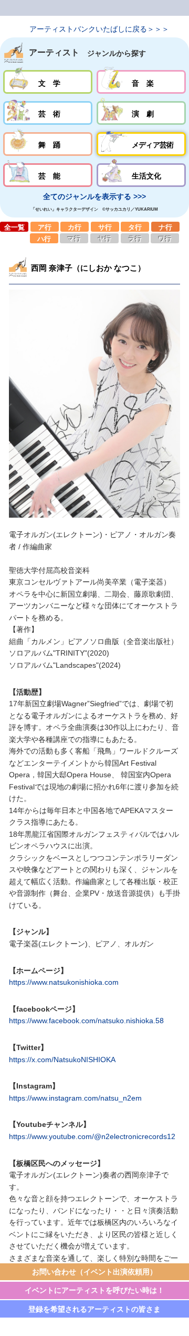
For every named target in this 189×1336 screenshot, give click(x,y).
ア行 (44, 226)
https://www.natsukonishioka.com (64, 982)
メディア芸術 (141, 144)
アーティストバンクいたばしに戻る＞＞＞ (99, 29)
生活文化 (141, 175)
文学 (47, 82)
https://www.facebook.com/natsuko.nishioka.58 (86, 1020)
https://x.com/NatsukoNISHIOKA (62, 1059)
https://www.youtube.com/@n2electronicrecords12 (92, 1136)
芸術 (47, 113)
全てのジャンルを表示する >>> (94, 196)
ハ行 (44, 238)
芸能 (47, 175)
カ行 (74, 226)
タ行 (135, 226)
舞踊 (47, 144)
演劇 (141, 113)
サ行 (105, 226)
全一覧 (14, 226)
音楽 (141, 82)
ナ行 (165, 226)
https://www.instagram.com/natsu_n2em (75, 1098)
